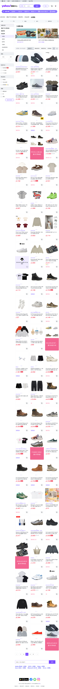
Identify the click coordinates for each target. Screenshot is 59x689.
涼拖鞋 (3, 44)
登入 (46, 6)
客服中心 (16, 686)
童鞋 (3, 50)
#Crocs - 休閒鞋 (47, 668)
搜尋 (52, 662)
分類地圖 (42, 686)
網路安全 (33, 686)
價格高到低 (43, 48)
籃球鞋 (3, 41)
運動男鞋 (3, 31)
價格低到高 (37, 48)
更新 (39, 683)
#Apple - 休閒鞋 (41, 666)
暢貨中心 (27, 11)
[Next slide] (28, 58)
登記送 (20, 11)
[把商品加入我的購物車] (27, 76)
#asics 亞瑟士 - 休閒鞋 (20, 668)
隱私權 (37, 686)
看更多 (33, 11)
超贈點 (53, 11)
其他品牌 (3, 33)
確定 (10, 60)
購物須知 (27, 686)
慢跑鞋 (3, 39)
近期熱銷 (49, 48)
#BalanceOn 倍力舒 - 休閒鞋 (34, 668)
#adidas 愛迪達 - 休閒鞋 (20, 666)
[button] (16, 36)
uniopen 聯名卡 (44, 11)
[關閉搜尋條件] (25, 6)
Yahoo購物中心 (9, 6)
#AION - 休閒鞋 (32, 666)
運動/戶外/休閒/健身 (5, 28)
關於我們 (22, 686)
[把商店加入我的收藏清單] (27, 267)
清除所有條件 (9, 100)
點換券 (13, 11)
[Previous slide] (16, 58)
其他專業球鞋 (5, 47)
